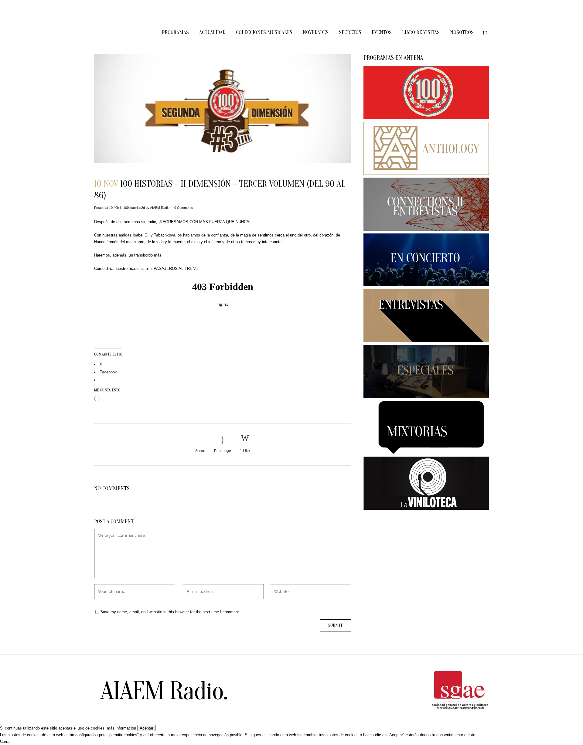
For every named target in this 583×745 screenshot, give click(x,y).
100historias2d (134, 207)
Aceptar (146, 728)
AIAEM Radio (159, 207)
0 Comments (183, 207)
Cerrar (5, 741)
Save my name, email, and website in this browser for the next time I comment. (170, 612)
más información (121, 728)
